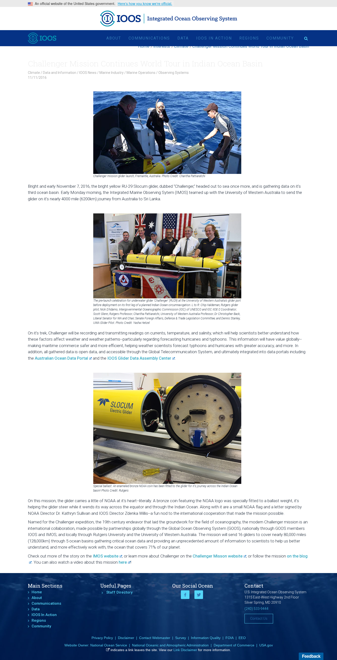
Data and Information (59, 73)
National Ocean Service (108, 645)
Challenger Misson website (218, 556)
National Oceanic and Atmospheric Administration (170, 645)
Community (280, 38)
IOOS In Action (214, 38)
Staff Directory (119, 592)
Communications (149, 38)
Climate (34, 73)
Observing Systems (173, 73)
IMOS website (105, 556)
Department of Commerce (234, 645)
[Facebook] (185, 594)
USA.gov (266, 645)
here (123, 562)
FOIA (229, 638)
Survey (180, 638)
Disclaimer (126, 638)
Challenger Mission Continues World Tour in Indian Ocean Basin (145, 63)
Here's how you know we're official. (145, 3)
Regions (249, 38)
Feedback (311, 656)
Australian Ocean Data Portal (61, 358)
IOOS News (87, 73)
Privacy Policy (102, 638)
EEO (242, 638)
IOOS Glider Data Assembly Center (139, 358)
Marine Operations (141, 73)
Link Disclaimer (185, 650)
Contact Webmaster (154, 638)
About (113, 38)
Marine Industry (111, 73)
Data (183, 38)
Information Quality (206, 638)
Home (37, 592)
